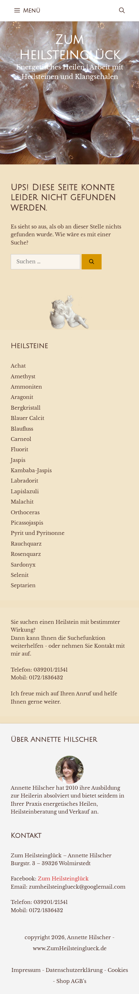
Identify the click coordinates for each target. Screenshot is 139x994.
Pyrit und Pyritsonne (38, 533)
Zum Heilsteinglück (63, 878)
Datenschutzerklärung (74, 970)
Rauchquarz (26, 544)
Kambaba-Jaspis (31, 470)
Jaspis (18, 460)
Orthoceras (25, 512)
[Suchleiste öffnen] (122, 10)
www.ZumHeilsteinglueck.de (70, 948)
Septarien (23, 585)
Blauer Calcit (27, 418)
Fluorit (19, 449)
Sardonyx (23, 565)
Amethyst (23, 376)
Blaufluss (22, 429)
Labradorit (24, 481)
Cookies (118, 970)
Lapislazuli (25, 491)
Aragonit (22, 397)
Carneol (21, 439)
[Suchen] (92, 261)
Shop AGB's (71, 981)
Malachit (22, 502)
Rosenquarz (26, 554)
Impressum (26, 970)
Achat (18, 366)
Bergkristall (26, 408)
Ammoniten (26, 387)
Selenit (20, 575)
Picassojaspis (27, 523)
